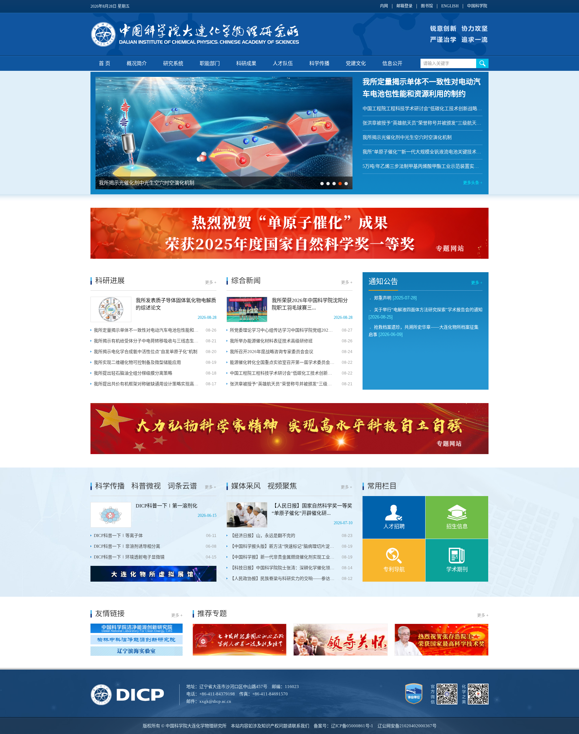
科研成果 (246, 63)
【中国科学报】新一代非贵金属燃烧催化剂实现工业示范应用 (282, 556)
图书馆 (427, 6)
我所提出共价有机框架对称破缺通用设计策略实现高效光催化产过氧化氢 (146, 383)
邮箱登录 (404, 6)
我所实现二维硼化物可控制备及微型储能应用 (137, 362)
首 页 (104, 63)
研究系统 (173, 63)
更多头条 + (472, 183)
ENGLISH (450, 6)
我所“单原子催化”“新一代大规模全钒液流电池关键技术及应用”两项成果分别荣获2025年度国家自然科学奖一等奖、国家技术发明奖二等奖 (422, 151)
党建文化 (356, 63)
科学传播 (319, 63)
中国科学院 (477, 6)
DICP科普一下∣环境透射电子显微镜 (129, 556)
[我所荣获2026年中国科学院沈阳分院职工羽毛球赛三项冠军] (247, 309)
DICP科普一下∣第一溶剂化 (166, 505)
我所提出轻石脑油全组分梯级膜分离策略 (133, 373)
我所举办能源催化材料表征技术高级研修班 (271, 340)
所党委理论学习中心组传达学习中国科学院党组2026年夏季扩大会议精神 (282, 330)
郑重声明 (382, 297)
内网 (384, 6)
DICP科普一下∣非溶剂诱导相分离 (127, 546)
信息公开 (392, 63)
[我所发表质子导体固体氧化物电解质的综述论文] (110, 309)
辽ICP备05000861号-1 (352, 725)
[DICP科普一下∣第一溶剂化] (110, 515)
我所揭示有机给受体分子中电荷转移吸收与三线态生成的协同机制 (146, 340)
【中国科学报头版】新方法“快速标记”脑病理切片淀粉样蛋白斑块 (282, 546)
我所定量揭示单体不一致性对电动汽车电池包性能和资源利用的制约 (146, 330)
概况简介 (137, 63)
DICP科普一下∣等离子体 (118, 535)
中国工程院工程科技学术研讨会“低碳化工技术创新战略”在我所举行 (422, 108)
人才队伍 (283, 63)
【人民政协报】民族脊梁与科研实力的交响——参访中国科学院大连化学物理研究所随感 (282, 578)
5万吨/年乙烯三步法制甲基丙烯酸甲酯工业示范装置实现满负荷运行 (422, 166)
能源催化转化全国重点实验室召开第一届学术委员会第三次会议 (282, 362)
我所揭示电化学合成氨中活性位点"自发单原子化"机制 (145, 351)
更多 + (210, 282)
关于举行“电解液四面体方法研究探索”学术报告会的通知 (428, 309)
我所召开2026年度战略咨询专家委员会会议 (271, 351)
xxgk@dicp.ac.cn (215, 701)
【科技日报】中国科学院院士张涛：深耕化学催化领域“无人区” (282, 567)
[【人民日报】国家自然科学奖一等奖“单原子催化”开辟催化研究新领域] (247, 515)
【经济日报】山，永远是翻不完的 (262, 535)
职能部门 (210, 63)
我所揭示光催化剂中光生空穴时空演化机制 (146, 183)
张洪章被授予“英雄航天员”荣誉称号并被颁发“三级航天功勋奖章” (422, 123)
